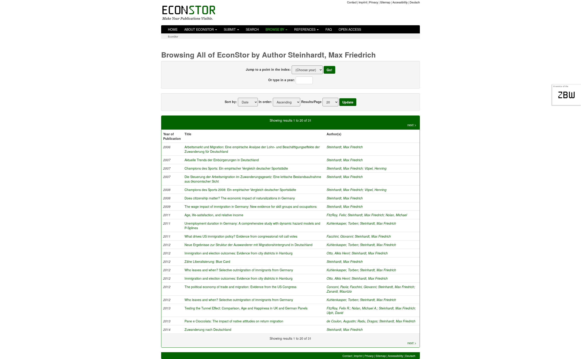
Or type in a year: (281, 80)
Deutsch (415, 2)
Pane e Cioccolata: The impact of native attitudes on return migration (234, 321)
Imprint (363, 2)
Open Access (350, 29)
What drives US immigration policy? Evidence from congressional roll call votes (241, 236)
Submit (230, 29)
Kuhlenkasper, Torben (342, 223)
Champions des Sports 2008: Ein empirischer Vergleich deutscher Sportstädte (240, 189)
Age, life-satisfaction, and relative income (214, 215)
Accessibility (400, 2)
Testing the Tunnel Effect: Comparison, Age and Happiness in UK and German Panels (246, 308)
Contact (352, 2)
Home (172, 29)
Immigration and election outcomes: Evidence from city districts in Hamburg (239, 253)
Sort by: (231, 101)
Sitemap (385, 2)
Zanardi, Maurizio (339, 291)
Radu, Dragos (367, 321)
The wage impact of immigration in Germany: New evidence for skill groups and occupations (251, 206)
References (305, 29)
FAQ (328, 29)
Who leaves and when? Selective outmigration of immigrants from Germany (239, 270)
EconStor (173, 36)
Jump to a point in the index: (268, 69)
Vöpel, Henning (375, 168)
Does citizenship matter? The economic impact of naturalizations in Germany (240, 198)
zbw (566, 95)
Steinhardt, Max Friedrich (345, 147)
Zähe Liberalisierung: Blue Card (207, 261)
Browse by (275, 29)
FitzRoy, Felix (336, 215)
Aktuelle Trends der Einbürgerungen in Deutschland (222, 160)
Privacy (373, 2)
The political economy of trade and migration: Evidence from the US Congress (240, 286)
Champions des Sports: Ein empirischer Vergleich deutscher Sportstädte (236, 168)
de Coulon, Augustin (341, 321)
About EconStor (199, 29)
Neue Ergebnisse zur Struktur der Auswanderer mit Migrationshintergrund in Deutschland (249, 244)
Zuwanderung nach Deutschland (208, 329)
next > (411, 125)
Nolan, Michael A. (364, 308)
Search (252, 29)
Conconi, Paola (337, 286)
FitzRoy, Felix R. (338, 308)
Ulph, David (335, 312)
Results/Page (311, 101)
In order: (265, 101)
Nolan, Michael (396, 215)
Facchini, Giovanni (340, 236)
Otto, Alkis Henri (338, 253)
